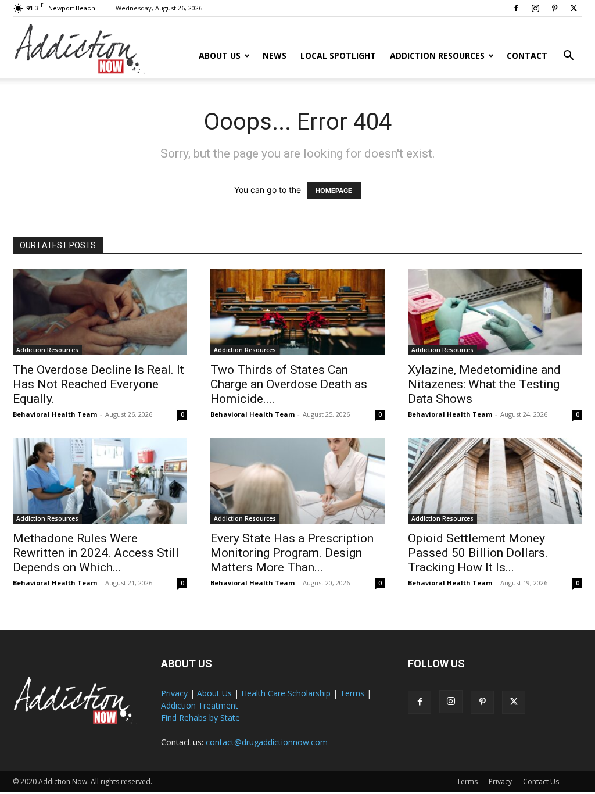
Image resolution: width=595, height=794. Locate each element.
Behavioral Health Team (55, 414)
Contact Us (541, 781)
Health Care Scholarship (286, 693)
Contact (527, 55)
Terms (352, 693)
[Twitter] (573, 8)
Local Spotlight (338, 55)
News (274, 55)
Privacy (174, 693)
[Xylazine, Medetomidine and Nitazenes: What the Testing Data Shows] (495, 312)
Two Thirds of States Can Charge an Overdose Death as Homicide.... (288, 384)
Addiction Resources (437, 55)
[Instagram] (535, 8)
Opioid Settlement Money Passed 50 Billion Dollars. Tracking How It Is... (478, 552)
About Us (220, 55)
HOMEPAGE (334, 191)
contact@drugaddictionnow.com (267, 741)
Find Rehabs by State (200, 717)
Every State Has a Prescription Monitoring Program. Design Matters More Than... (292, 552)
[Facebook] (516, 8)
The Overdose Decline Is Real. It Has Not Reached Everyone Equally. (98, 384)
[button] (568, 56)
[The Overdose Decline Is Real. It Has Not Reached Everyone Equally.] (100, 312)
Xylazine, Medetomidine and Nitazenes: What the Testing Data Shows (484, 384)
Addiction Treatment (199, 705)
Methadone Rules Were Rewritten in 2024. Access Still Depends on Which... (96, 552)
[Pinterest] (554, 8)
